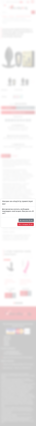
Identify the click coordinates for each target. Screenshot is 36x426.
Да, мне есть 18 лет (26, 220)
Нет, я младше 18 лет (26, 224)
